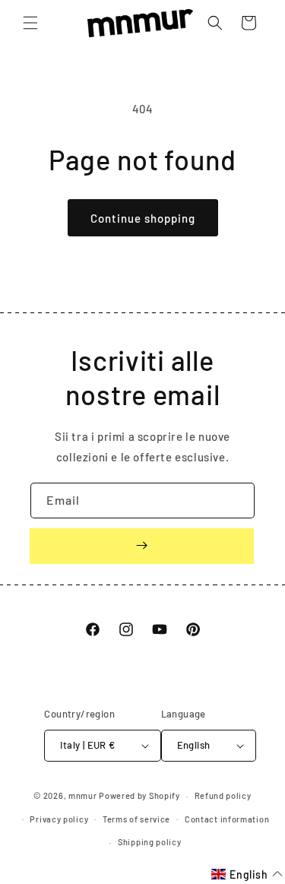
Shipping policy (150, 842)
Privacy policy (59, 819)
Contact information (227, 819)
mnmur (82, 795)
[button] (30, 23)
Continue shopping (142, 218)
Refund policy (223, 795)
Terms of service (136, 819)
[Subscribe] (142, 546)
